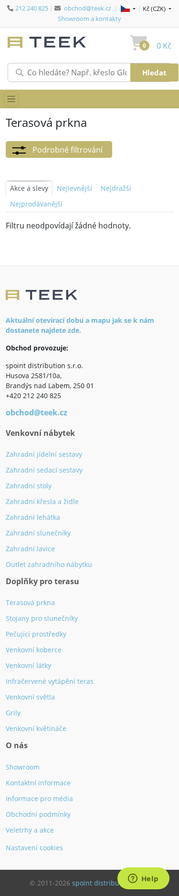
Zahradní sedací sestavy (44, 469)
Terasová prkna (30, 602)
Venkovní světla (30, 696)
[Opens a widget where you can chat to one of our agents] (143, 879)
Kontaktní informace (38, 782)
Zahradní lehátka (33, 517)
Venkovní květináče (36, 728)
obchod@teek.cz (87, 8)
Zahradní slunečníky (38, 532)
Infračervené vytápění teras (50, 681)
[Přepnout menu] (11, 99)
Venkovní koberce (34, 649)
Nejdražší (116, 188)
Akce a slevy (29, 188)
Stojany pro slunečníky (42, 618)
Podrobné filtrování (67, 149)
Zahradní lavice (30, 548)
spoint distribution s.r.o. (110, 882)
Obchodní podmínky (38, 814)
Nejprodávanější (36, 203)
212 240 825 (31, 8)
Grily (13, 712)
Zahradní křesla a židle (42, 501)
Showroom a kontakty (89, 18)
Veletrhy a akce (30, 829)
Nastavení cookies (34, 847)
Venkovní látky (28, 665)
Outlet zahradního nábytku (49, 564)
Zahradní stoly (29, 485)
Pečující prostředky (36, 634)
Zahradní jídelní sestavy (44, 454)
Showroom (23, 767)
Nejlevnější (74, 188)
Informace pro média (39, 798)
